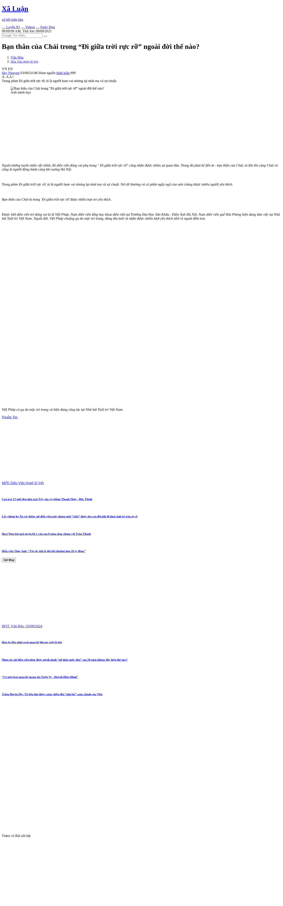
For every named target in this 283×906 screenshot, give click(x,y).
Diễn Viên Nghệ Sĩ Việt (24, 61)
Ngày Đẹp (47, 27)
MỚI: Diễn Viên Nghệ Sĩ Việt (23, 483)
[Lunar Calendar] (37, 28)
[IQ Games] (3, 28)
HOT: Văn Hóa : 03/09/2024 (22, 626)
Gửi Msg (9, 560)
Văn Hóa (17, 57)
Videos (29, 27)
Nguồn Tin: (10, 417)
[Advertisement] (134, 129)
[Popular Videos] (22, 28)
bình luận (63, 73)
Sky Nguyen (10, 73)
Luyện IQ (12, 27)
